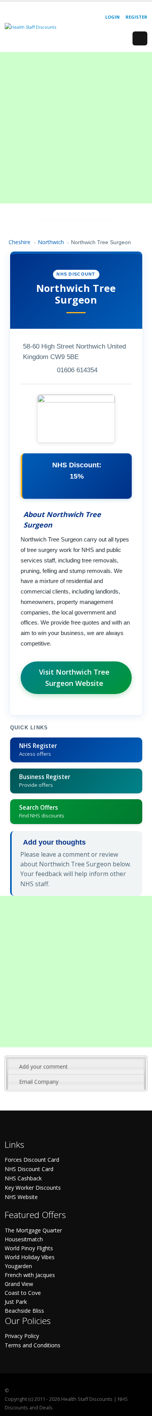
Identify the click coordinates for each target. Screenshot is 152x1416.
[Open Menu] (140, 38)
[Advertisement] (76, 127)
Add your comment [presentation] (43, 1066)
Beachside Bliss (24, 1310)
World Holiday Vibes (30, 1257)
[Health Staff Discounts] (30, 27)
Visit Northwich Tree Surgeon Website (74, 677)
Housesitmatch (24, 1239)
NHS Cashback (23, 1178)
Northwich (51, 242)
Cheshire (19, 242)
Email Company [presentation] (38, 1081)
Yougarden (18, 1266)
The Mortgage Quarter (33, 1230)
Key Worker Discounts (33, 1187)
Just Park (16, 1301)
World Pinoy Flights (29, 1248)
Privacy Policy (22, 1336)
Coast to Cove (23, 1292)
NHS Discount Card (29, 1169)
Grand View (19, 1284)
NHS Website (21, 1197)
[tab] (76, 1066)
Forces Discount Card (32, 1159)
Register (136, 17)
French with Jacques (30, 1275)
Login (112, 17)
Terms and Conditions (32, 1345)
